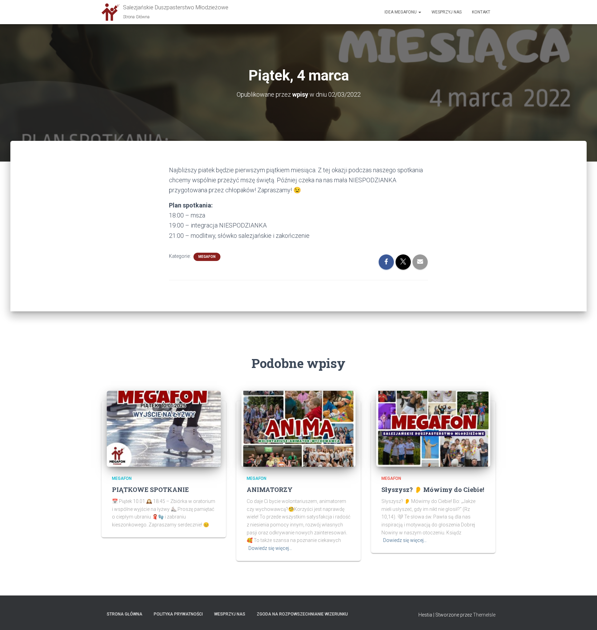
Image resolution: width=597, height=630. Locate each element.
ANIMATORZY (270, 489)
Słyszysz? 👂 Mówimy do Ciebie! (432, 489)
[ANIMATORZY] (298, 428)
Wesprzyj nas (447, 12)
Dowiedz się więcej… (270, 548)
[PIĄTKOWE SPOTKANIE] (164, 428)
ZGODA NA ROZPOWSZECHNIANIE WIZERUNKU (302, 614)
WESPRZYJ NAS (229, 614)
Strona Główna (124, 614)
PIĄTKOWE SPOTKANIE (150, 489)
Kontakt (481, 12)
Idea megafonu (401, 12)
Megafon (207, 257)
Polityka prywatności (178, 614)
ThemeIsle (484, 615)
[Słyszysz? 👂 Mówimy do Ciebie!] (433, 428)
